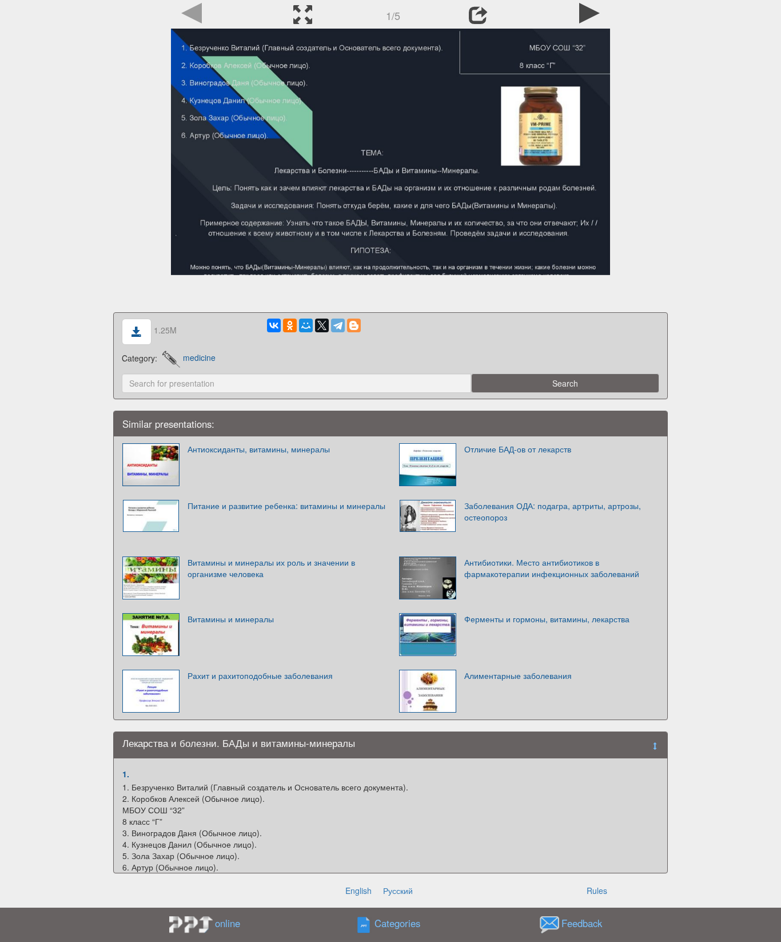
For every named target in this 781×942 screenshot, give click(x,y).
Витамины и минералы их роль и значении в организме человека (271, 568)
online (227, 923)
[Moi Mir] (306, 325)
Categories (397, 923)
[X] (322, 325)
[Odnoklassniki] (290, 325)
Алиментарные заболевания (518, 675)
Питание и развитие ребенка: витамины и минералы (286, 505)
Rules (597, 890)
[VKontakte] (274, 325)
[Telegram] (338, 325)
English (358, 890)
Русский (398, 890)
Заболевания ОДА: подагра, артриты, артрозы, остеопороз (552, 511)
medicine (199, 357)
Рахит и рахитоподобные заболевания (260, 675)
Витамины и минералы (231, 619)
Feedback (581, 923)
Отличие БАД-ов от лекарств (517, 449)
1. (125, 774)
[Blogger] (354, 325)
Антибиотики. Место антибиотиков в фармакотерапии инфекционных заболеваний (551, 568)
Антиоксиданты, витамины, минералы (259, 449)
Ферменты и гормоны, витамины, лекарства (546, 619)
